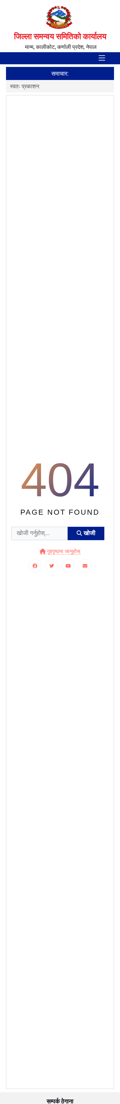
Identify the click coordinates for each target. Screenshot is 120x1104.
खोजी (88, 533)
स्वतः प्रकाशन (24, 86)
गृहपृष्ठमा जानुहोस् (63, 551)
